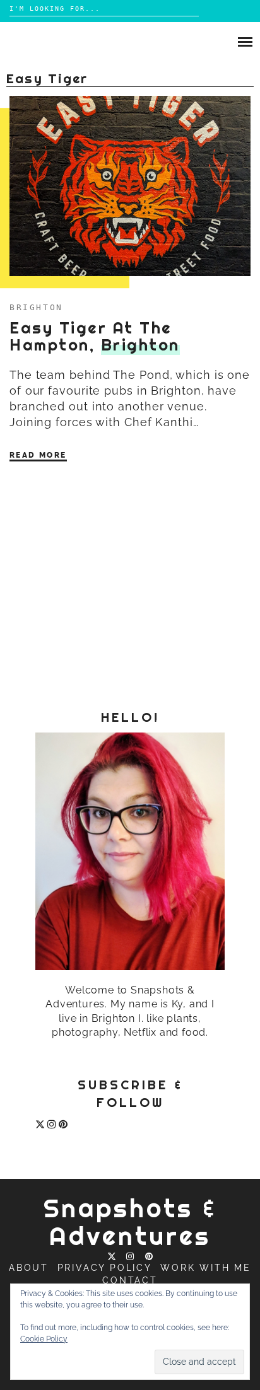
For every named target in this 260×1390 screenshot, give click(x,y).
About (29, 1268)
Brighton (36, 307)
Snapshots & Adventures (130, 1222)
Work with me (205, 1268)
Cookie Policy (44, 1339)
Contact (130, 1280)
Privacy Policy (104, 1268)
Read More (38, 455)
